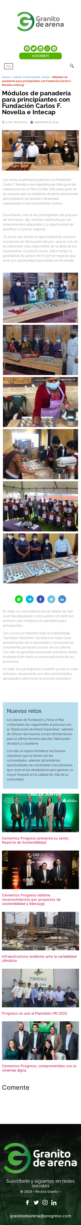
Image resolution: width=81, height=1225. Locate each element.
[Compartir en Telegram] (30, 599)
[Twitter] (36, 1203)
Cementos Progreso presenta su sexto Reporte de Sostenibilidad (35, 840)
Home (5, 77)
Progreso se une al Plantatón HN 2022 (34, 1013)
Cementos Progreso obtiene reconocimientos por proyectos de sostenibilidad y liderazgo (31, 899)
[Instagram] (45, 1203)
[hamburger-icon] (8, 66)
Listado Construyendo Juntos (31, 77)
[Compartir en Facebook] (40, 599)
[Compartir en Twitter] (51, 599)
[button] (27, 48)
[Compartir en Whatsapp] (19, 599)
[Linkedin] (54, 1203)
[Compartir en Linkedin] (62, 599)
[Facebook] (27, 1203)
